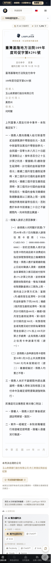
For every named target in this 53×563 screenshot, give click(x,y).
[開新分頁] (48, 18)
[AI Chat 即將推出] (44, 557)
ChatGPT (32, 533)
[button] (23, 18)
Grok (11, 539)
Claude (12, 553)
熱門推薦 (7, 3)
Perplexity (13, 548)
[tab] (13, 18)
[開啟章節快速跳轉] (45, 548)
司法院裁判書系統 (15, 479)
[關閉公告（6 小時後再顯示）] (46, 3)
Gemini (24, 553)
